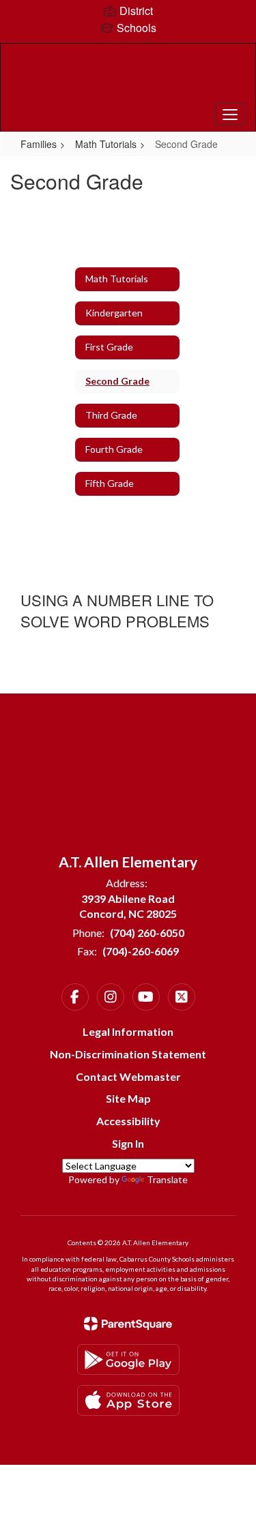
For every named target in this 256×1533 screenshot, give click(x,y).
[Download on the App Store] (128, 1400)
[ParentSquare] (128, 1323)
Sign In (128, 1143)
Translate (167, 1179)
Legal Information (128, 1031)
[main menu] (230, 113)
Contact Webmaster (128, 1076)
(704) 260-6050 (147, 932)
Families (38, 144)
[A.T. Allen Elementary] (127, 77)
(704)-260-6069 (140, 950)
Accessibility (128, 1120)
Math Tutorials (106, 144)
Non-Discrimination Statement (128, 1053)
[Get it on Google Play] (128, 1359)
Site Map (128, 1098)
